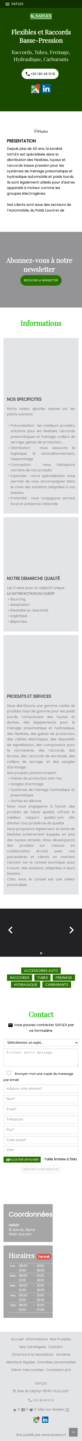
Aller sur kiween (53, 1409)
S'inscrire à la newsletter (33, 1354)
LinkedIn (46, 88)
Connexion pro (58, 1369)
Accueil (17, 1339)
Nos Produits (60, 1339)
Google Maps (35, 88)
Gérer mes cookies (27, 1369)
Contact (55, 1346)
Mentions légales (20, 1362)
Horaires (63, 1354)
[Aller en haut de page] (73, 1432)
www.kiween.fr (54, 1434)
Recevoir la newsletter (41, 280)
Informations (37, 1339)
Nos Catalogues (32, 1346)
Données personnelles (56, 1362)
